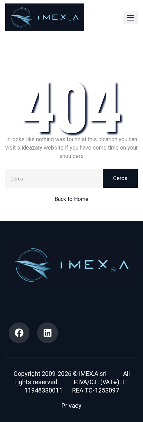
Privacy (71, 405)
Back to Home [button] (71, 199)
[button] (130, 17)
